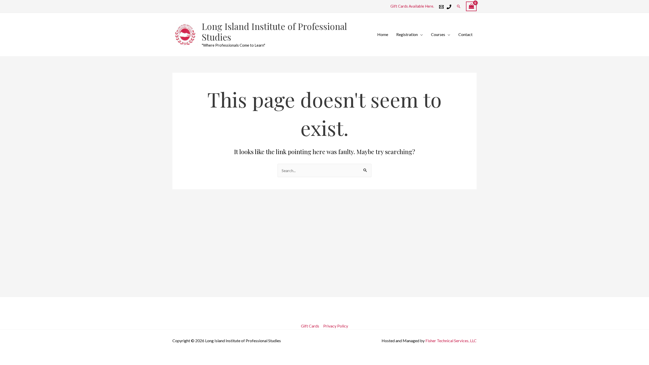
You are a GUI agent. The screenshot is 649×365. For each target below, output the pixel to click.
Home (382, 34)
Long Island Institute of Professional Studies (274, 31)
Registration (407, 34)
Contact (465, 34)
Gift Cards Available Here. (412, 6)
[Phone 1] (449, 7)
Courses (438, 34)
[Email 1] (441, 7)
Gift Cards (310, 325)
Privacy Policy (335, 325)
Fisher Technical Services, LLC (451, 340)
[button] (458, 6)
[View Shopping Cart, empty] (471, 6)
